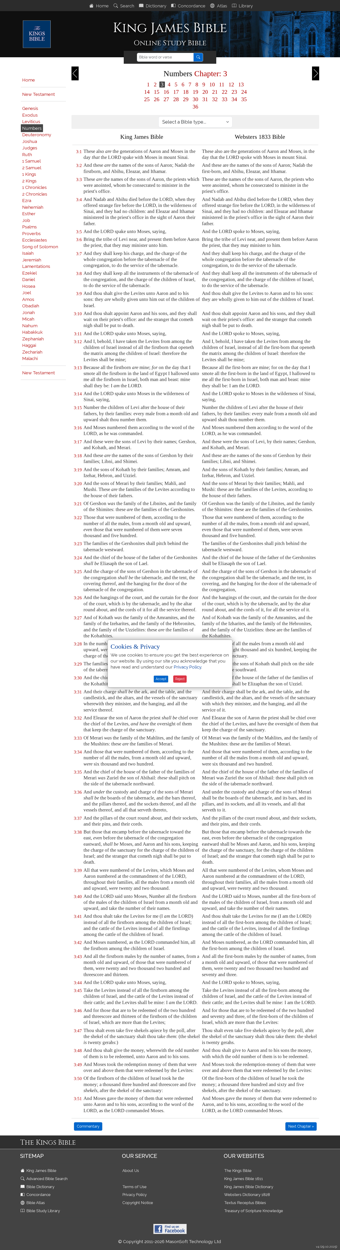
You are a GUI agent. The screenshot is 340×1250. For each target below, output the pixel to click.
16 (166, 92)
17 (176, 92)
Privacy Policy (134, 1194)
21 (215, 92)
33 (224, 99)
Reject (180, 679)
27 (166, 99)
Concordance (191, 5)
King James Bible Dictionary (248, 1186)
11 (222, 85)
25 (147, 99)
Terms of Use (134, 1186)
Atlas (221, 5)
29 (186, 99)
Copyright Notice (137, 1202)
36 (195, 107)
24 (244, 92)
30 (195, 99)
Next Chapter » (301, 1126)
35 (244, 99)
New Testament (38, 94)
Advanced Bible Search (46, 1178)
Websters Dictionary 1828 (247, 1194)
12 (231, 85)
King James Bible (41, 1170)
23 (234, 92)
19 (195, 92)
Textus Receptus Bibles (245, 1202)
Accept (161, 679)
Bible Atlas (35, 1202)
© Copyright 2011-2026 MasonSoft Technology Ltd (169, 1241)
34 (234, 99)
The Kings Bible (238, 1170)
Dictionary (155, 5)
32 (215, 99)
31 (205, 99)
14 (147, 92)
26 (156, 99)
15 (156, 92)
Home (102, 5)
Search (126, 5)
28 (176, 99)
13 (241, 85)
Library (245, 5)
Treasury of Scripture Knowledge (253, 1210)
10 (212, 85)
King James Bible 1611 (243, 1178)
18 (186, 92)
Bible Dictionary (40, 1186)
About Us (130, 1170)
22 (224, 92)
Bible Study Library (43, 1210)
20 (205, 92)
